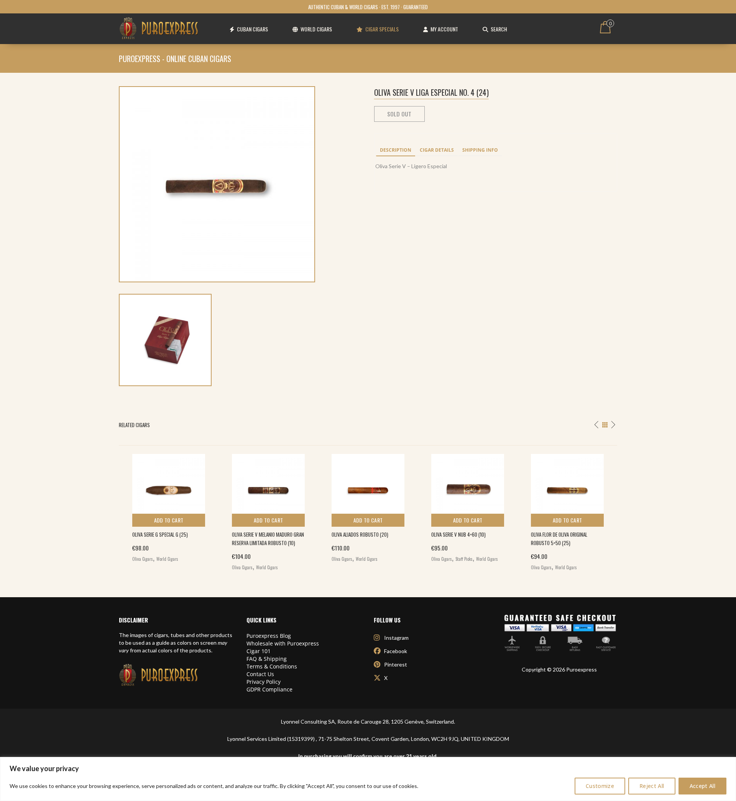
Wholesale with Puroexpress (282, 643)
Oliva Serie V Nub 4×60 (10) (458, 534)
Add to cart (169, 520)
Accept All (703, 786)
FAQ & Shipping (266, 658)
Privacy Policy (263, 681)
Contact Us (260, 674)
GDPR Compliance (269, 689)
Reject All (651, 786)
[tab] (396, 150)
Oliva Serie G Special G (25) (160, 534)
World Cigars (167, 559)
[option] (169, 506)
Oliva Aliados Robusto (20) (360, 534)
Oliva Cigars (142, 559)
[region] (368, 779)
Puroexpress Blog (268, 635)
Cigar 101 (258, 651)
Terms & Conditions (271, 666)
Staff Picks (464, 559)
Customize (600, 786)
